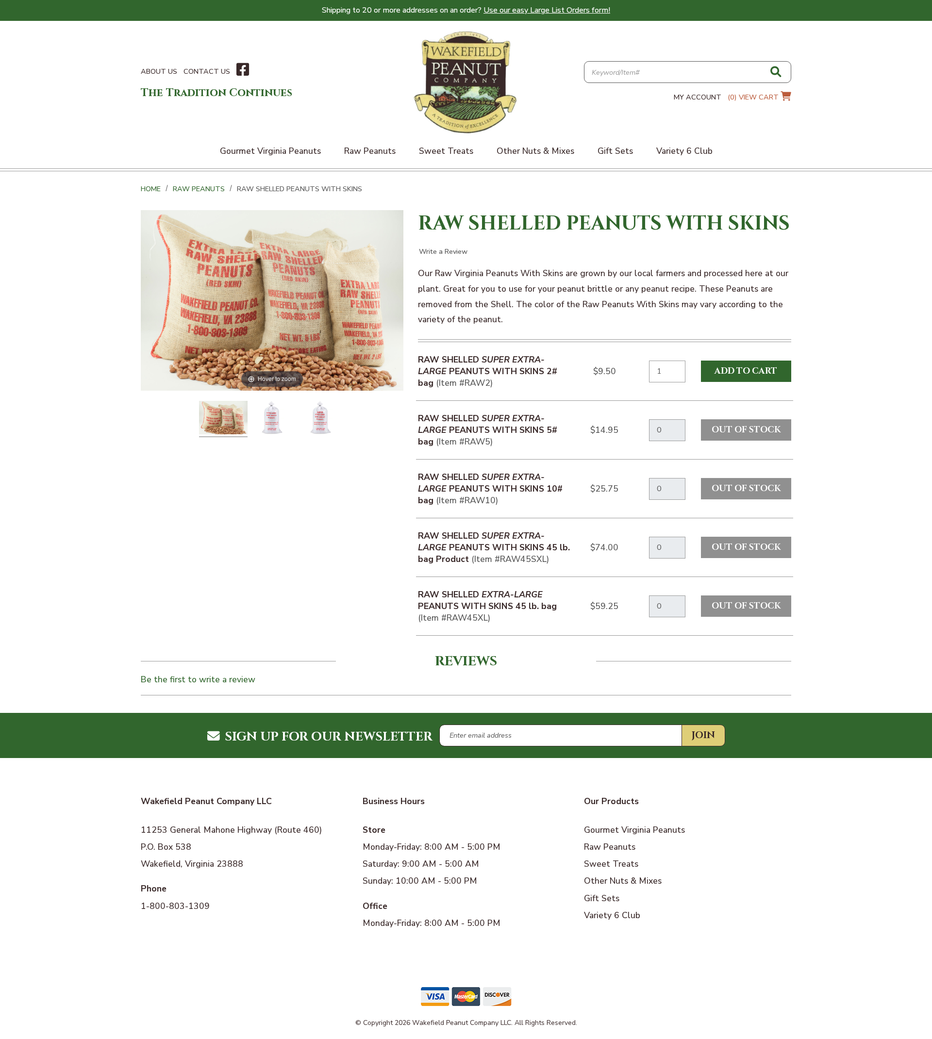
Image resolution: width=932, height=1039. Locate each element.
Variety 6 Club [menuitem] (684, 151)
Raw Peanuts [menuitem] (370, 151)
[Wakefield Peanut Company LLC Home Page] (466, 81)
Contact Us (206, 71)
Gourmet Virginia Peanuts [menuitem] (270, 151)
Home (151, 189)
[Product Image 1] (223, 419)
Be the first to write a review (198, 679)
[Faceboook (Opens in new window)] (242, 70)
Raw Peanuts (199, 189)
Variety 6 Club (612, 915)
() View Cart (754, 97)
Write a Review (443, 251)
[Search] (775, 72)
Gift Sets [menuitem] (615, 151)
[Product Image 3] (320, 419)
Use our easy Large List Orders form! (546, 10)
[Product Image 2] (272, 419)
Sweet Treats (611, 864)
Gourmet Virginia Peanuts (634, 830)
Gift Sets (601, 898)
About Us (159, 71)
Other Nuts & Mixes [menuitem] (535, 151)
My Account (697, 97)
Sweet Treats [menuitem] (446, 151)
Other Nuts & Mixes (623, 881)
